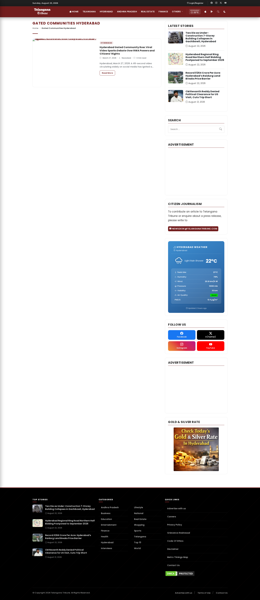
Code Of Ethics (175, 540)
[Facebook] (212, 3)
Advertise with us (176, 508)
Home (74, 11)
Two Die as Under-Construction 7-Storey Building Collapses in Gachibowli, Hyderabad (201, 37)
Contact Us (173, 565)
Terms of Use (204, 592)
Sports (137, 530)
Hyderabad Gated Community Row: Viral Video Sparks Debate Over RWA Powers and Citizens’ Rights (127, 50)
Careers (171, 516)
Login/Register (196, 3)
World (137, 548)
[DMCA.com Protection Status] (196, 574)
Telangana (89, 11)
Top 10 (137, 542)
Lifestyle (138, 507)
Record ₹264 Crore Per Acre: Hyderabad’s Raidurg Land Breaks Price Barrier (203, 75)
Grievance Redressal (178, 532)
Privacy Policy (174, 524)
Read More (108, 73)
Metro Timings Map (177, 557)
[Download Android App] (212, 12)
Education (106, 519)
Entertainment (108, 524)
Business (105, 513)
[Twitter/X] (221, 3)
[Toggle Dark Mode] (225, 12)
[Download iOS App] (205, 12)
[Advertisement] (196, 171)
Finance (163, 11)
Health (104, 536)
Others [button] (176, 11)
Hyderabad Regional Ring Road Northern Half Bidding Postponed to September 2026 (205, 57)
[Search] (218, 12)
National (138, 513)
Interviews (106, 548)
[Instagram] (216, 3)
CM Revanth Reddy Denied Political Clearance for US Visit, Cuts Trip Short (202, 94)
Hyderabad (106, 11)
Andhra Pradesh (127, 11)
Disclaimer (173, 549)
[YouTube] (225, 3)
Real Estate (148, 11)
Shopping (139, 524)
